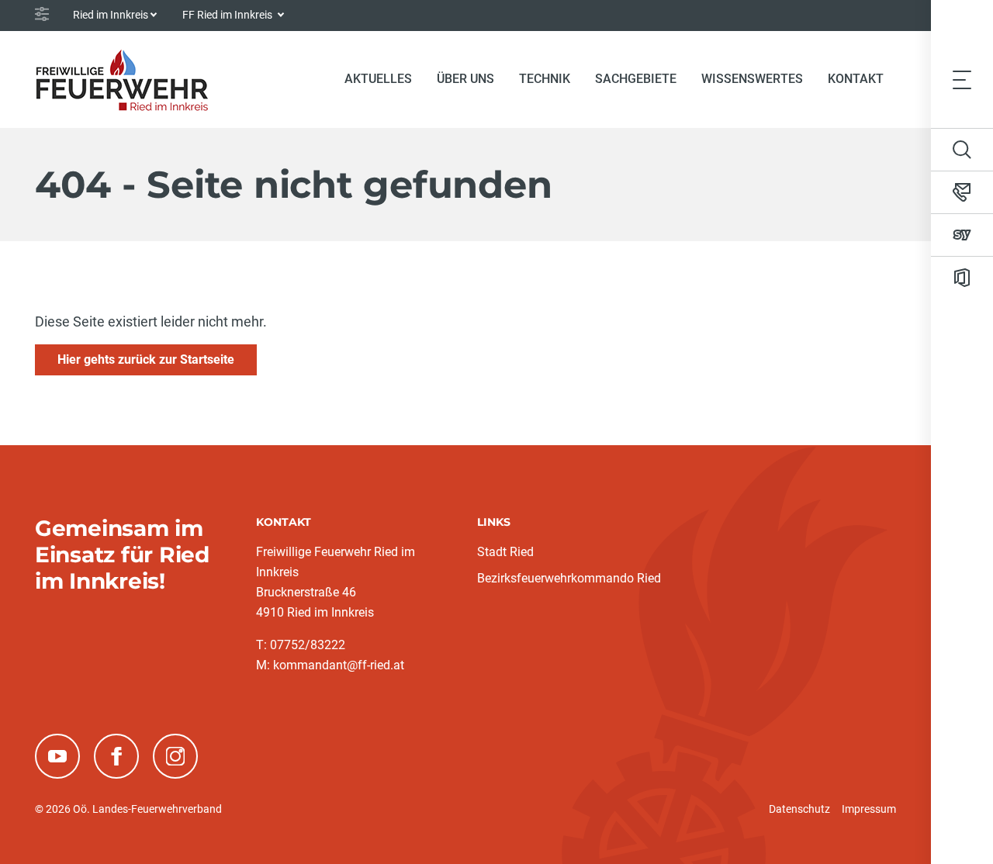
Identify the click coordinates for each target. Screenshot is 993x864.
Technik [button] (544, 78)
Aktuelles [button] (378, 78)
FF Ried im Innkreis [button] (228, 15)
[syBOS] (962, 235)
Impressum (869, 809)
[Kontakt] (962, 192)
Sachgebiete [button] (635, 78)
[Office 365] (962, 278)
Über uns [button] (465, 78)
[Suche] (962, 150)
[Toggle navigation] (962, 79)
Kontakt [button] (856, 78)
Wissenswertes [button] (752, 78)
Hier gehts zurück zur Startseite (145, 359)
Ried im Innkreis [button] (110, 15)
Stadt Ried (505, 551)
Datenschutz (799, 809)
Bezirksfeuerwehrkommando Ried (569, 578)
